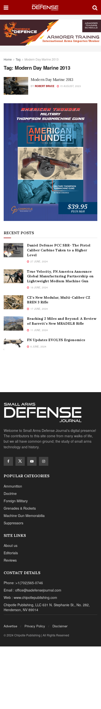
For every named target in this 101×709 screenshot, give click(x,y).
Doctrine (10, 493)
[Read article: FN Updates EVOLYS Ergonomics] (13, 345)
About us (10, 545)
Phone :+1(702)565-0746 (23, 582)
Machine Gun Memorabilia (24, 515)
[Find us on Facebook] (8, 461)
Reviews (10, 560)
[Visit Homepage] (50, 7)
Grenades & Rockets (20, 508)
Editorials (11, 552)
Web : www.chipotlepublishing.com (30, 597)
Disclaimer (59, 626)
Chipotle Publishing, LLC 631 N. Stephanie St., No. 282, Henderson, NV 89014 (47, 607)
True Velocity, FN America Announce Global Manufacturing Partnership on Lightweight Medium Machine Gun (60, 276)
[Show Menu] (6, 7)
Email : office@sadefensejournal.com (32, 590)
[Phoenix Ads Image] (50, 32)
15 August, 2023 (70, 86)
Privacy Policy (35, 626)
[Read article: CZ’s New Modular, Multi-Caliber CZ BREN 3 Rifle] (13, 302)
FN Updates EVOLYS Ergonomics (56, 340)
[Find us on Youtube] (32, 461)
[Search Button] (94, 7)
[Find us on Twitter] (20, 461)
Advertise (10, 626)
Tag (18, 59)
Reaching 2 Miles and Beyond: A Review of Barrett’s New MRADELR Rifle (61, 321)
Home (8, 59)
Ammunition (13, 486)
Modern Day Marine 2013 (42, 59)
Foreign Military (16, 500)
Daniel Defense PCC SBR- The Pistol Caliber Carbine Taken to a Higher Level (58, 250)
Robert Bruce (44, 86)
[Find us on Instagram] (43, 461)
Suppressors (13, 522)
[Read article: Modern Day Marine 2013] (16, 86)
